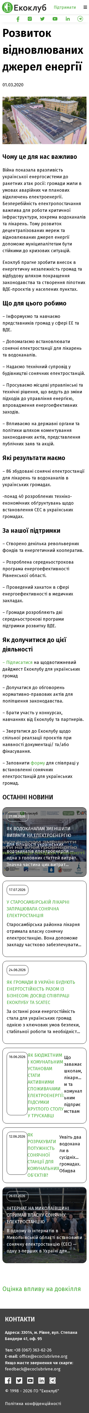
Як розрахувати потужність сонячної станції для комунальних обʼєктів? (43, 1155)
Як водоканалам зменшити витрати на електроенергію (39, 832)
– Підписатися (17, 662)
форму (38, 763)
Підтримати (65, 7)
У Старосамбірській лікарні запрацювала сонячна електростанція (38, 908)
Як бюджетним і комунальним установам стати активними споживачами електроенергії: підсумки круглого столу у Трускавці (46, 1086)
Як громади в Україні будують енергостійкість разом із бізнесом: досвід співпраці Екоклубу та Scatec (41, 992)
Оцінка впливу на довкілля (41, 1289)
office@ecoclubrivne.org (43, 1356)
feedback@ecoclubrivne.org (32, 1369)
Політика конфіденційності (33, 1403)
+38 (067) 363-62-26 (32, 1350)
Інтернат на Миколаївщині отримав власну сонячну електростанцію (38, 1215)
